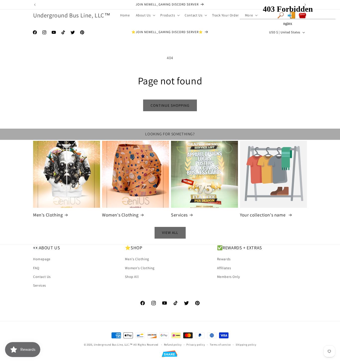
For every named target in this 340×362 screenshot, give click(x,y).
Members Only (228, 276)
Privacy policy (195, 344)
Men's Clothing (48, 215)
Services (179, 215)
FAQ (36, 268)
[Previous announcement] (34, 4)
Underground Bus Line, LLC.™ (113, 344)
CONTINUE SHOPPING (170, 105)
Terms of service (220, 344)
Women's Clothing (120, 215)
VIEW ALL (170, 232)
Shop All (132, 276)
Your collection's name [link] (263, 215)
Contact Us (42, 276)
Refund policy (173, 344)
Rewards (224, 259)
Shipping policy (246, 344)
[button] (145, 15)
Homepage (42, 259)
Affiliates (224, 268)
